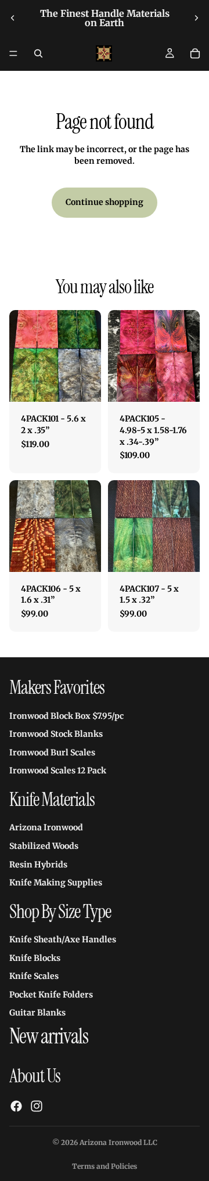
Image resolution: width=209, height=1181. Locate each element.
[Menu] (13, 53)
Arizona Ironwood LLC (118, 1142)
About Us (34, 1076)
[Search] (38, 53)
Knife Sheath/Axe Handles (62, 939)
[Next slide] (196, 18)
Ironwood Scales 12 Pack (57, 771)
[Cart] (195, 53)
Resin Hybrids (38, 864)
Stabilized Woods (43, 846)
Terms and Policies (104, 1166)
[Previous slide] (13, 18)
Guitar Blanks (37, 1013)
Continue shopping (104, 202)
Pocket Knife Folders (51, 994)
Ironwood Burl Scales (52, 752)
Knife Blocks (34, 958)
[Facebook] (16, 1106)
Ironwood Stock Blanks (56, 734)
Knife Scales (34, 976)
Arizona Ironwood (46, 828)
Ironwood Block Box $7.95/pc (66, 716)
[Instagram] (37, 1106)
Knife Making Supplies (55, 882)
